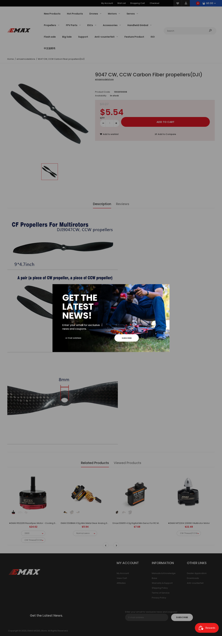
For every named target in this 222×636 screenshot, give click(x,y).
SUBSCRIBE (127, 338)
